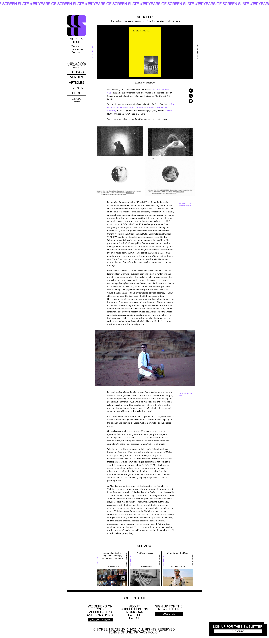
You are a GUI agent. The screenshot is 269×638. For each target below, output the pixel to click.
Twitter (76, 101)
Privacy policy (147, 632)
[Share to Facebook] (188, 90)
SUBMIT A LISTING (134, 609)
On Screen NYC (130, 560)
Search (77, 98)
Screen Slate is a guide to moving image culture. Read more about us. (76, 64)
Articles (76, 82)
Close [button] (265, 623)
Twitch (135, 618)
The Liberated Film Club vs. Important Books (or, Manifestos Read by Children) (140, 107)
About (134, 606)
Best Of (97, 560)
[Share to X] (188, 96)
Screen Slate (113, 566)
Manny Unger (146, 566)
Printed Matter (93, 52)
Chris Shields (179, 566)
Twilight (168, 110)
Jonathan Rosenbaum (146, 83)
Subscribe (238, 631)
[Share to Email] (188, 101)
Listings (77, 72)
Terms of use (120, 632)
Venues (76, 77)
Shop (76, 93)
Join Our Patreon (100, 619)
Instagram (76, 100)
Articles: (145, 16)
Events (76, 87)
